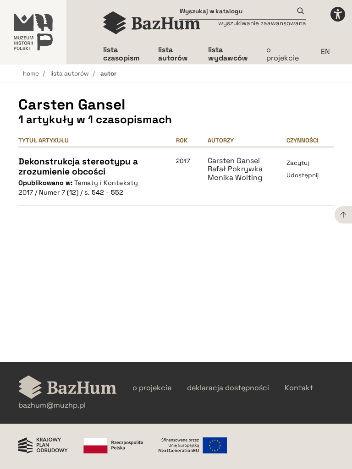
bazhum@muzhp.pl (52, 405)
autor (108, 73)
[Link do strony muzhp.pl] (33, 32)
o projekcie (282, 54)
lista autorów (69, 73)
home (31, 73)
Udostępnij (302, 175)
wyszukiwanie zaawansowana (262, 23)
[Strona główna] (152, 23)
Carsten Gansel (234, 161)
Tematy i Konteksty (106, 183)
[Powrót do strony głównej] (67, 388)
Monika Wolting (235, 178)
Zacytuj (297, 163)
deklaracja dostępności (228, 388)
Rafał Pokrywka (235, 169)
